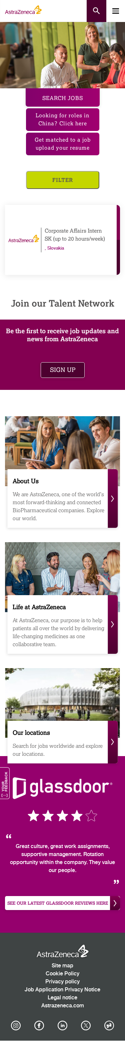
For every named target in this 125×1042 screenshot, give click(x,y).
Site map (62, 966)
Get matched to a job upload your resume (63, 144)
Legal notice (62, 998)
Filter (62, 180)
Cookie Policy (62, 974)
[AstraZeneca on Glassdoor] (109, 1026)
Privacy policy (62, 982)
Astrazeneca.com (62, 1006)
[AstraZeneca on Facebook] (39, 1026)
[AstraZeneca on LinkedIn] (63, 1026)
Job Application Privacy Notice (62, 990)
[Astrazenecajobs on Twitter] (86, 1026)
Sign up (62, 370)
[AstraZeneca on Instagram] (16, 1026)
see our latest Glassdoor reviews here (57, 903)
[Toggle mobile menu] (115, 11)
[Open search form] (96, 11)
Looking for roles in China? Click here (62, 119)
